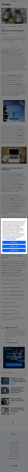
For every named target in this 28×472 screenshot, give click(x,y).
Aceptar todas (14, 250)
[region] (14, 236)
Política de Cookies (11, 239)
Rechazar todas (14, 246)
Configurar (14, 242)
